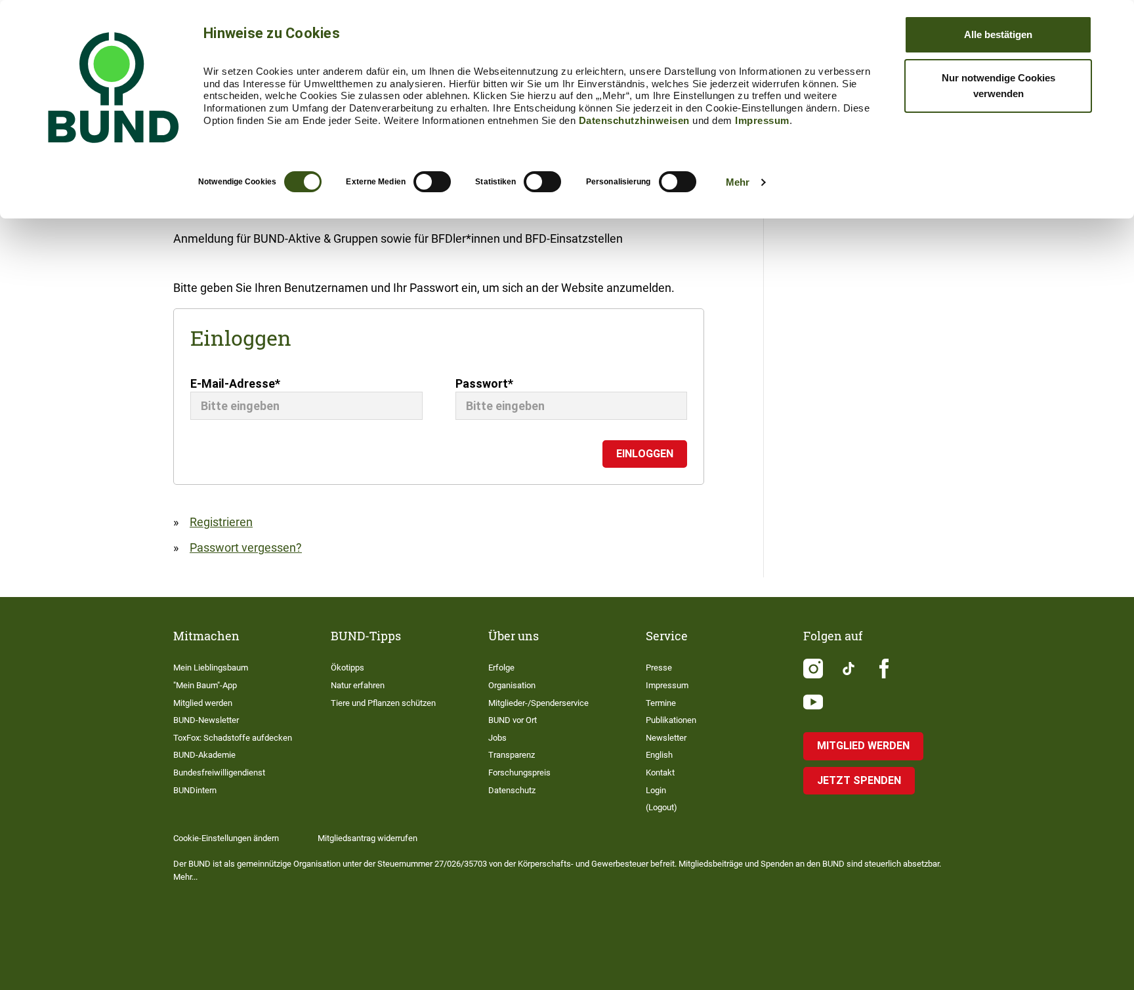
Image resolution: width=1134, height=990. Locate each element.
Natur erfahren (358, 685)
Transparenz (511, 755)
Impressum (762, 120)
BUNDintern (195, 790)
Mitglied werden (202, 703)
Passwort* (484, 383)
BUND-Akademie (204, 755)
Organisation (512, 685)
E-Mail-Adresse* (235, 383)
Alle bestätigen (998, 34)
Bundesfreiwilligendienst (219, 772)
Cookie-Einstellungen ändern (226, 838)
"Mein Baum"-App (205, 685)
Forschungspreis (519, 772)
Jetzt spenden (859, 780)
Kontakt (660, 772)
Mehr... (185, 877)
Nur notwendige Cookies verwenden (998, 85)
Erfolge (501, 667)
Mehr (737, 182)
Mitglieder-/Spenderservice (538, 703)
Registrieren (221, 522)
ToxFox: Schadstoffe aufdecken (232, 738)
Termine (661, 703)
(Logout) (661, 807)
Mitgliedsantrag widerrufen (367, 838)
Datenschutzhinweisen (634, 120)
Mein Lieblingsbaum (210, 667)
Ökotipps (347, 667)
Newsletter (666, 738)
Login (656, 790)
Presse (659, 667)
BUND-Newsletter (206, 720)
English (659, 755)
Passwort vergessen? (246, 547)
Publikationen (671, 720)
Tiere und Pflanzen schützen (383, 703)
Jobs (497, 738)
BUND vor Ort (512, 720)
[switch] (432, 181)
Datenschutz (512, 790)
